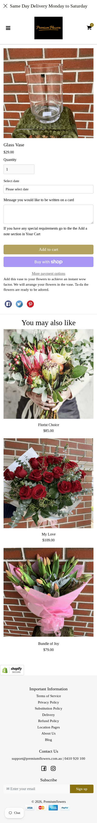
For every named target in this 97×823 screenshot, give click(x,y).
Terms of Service (48, 696)
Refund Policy (48, 721)
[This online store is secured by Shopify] (12, 669)
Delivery (48, 715)
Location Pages (48, 727)
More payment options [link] (48, 274)
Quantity (10, 160)
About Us (48, 733)
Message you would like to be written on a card (39, 200)
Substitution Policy (48, 708)
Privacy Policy (48, 702)
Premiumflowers (55, 801)
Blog (48, 740)
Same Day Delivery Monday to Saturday (48, 5)
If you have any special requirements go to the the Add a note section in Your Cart (45, 231)
